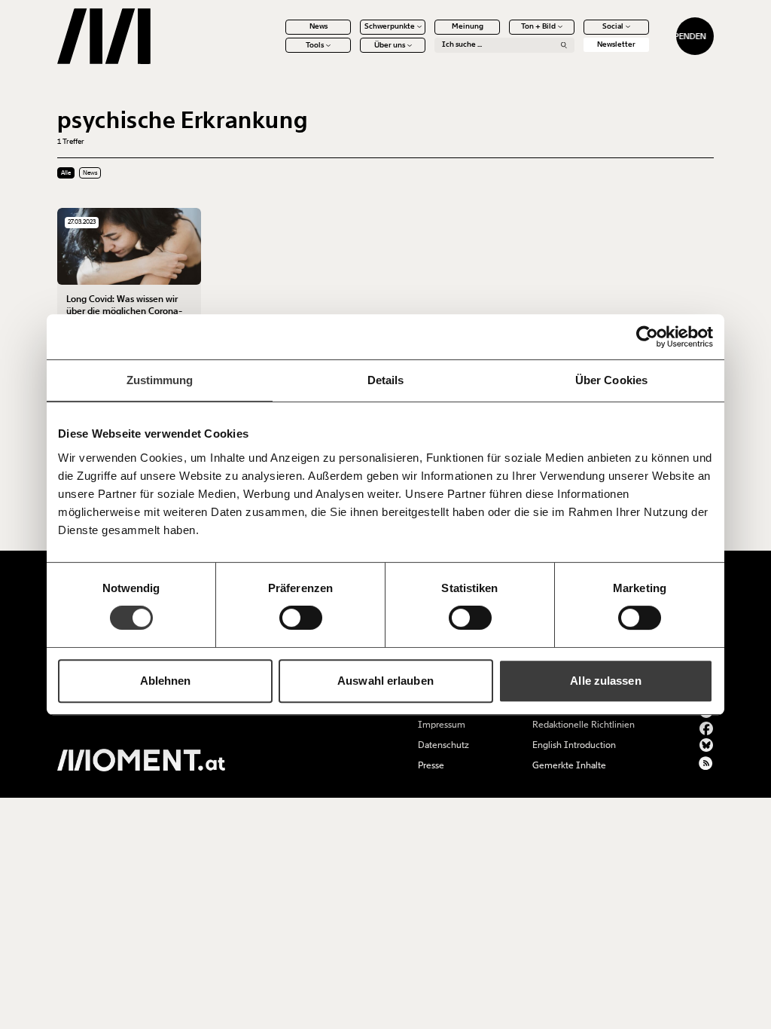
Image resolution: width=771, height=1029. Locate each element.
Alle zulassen (605, 680)
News (318, 26)
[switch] (300, 618)
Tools (315, 45)
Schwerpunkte (389, 26)
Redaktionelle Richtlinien (583, 725)
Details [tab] (385, 380)
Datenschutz (443, 745)
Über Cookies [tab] (611, 380)
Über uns (389, 45)
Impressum (441, 725)
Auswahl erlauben (385, 680)
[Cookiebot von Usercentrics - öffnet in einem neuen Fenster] (647, 336)
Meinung (467, 26)
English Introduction (574, 745)
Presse (431, 765)
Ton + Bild (538, 26)
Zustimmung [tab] (160, 380)
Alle (66, 173)
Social (612, 26)
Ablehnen (165, 680)
